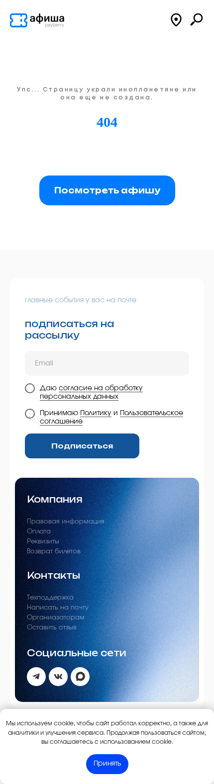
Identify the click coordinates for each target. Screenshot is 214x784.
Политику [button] (95, 413)
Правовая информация (66, 522)
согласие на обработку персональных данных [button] (91, 392)
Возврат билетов (54, 551)
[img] (37, 20)
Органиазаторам (56, 617)
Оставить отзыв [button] (52, 627)
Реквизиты (43, 541)
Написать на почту (58, 608)
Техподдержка (50, 598)
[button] (176, 20)
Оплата (39, 531)
